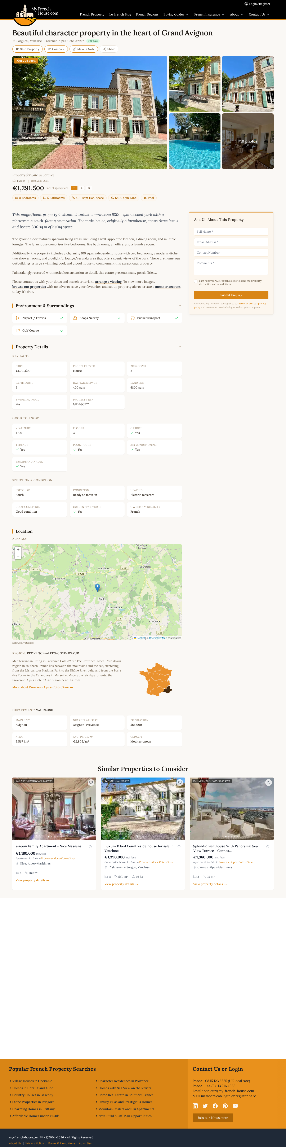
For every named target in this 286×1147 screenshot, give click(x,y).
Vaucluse (36, 41)
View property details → (32, 880)
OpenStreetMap (158, 638)
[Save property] (91, 782)
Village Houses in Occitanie (32, 1081)
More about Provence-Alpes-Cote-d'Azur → (42, 687)
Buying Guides (174, 14)
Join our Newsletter (213, 1118)
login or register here (239, 1096)
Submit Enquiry (231, 295)
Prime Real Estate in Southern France (125, 1095)
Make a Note (86, 49)
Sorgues (22, 41)
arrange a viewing (108, 282)
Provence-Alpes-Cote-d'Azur (64, 41)
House (21, 181)
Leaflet (140, 638)
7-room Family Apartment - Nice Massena (48, 846)
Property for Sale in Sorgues (33, 175)
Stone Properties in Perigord (33, 1102)
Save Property (30, 49)
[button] (97, 587)
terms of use (246, 303)
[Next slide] (92, 809)
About (234, 14)
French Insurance (207, 14)
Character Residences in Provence (123, 1081)
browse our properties (29, 287)
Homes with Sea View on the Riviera (125, 1088)
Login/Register (259, 4)
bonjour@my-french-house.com (229, 1091)
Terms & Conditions (61, 1143)
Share (111, 49)
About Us (15, 1143)
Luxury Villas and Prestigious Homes (125, 1102)
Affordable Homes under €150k (35, 1116)
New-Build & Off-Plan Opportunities (125, 1116)
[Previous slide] (16, 809)
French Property (92, 14)
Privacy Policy (34, 1143)
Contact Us (257, 14)
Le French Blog (120, 14)
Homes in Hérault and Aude (32, 1088)
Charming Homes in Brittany (33, 1109)
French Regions (147, 14)
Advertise (85, 1143)
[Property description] (90, 846)
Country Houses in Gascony (32, 1095)
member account (167, 287)
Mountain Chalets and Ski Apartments (126, 1109)
